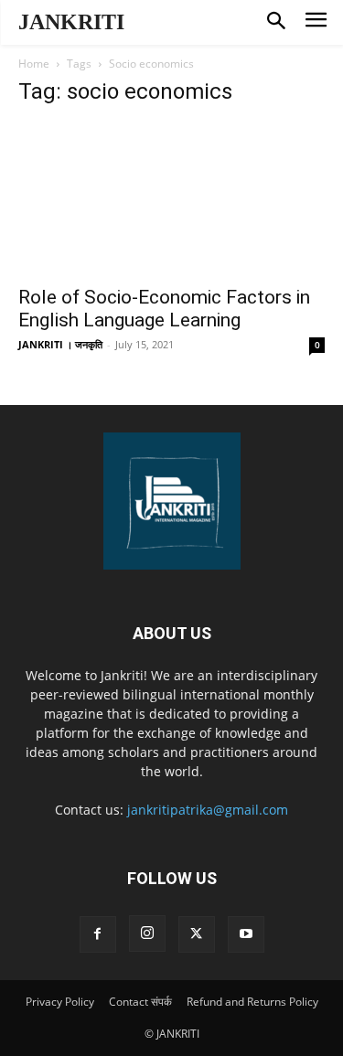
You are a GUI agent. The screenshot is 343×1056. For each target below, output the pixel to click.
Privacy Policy (60, 1001)
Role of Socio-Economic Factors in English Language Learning (164, 308)
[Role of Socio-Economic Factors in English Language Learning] (171, 198)
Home (33, 63)
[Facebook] (98, 934)
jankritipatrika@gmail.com (207, 809)
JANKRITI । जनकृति (60, 344)
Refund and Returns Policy (252, 1001)
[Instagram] (147, 933)
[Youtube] (246, 934)
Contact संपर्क (140, 1001)
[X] (196, 934)
